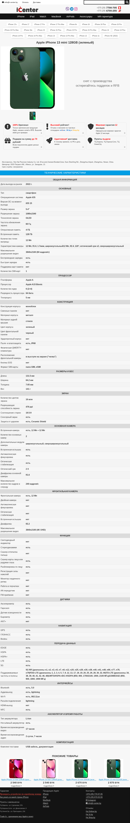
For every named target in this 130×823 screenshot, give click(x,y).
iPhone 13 (51, 36)
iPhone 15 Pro (72, 30)
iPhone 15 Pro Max (89, 30)
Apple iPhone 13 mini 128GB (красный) (17, 779)
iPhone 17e (12, 24)
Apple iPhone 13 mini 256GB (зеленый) (82, 779)
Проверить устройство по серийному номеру (20, 794)
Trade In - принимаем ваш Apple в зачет (16, 816)
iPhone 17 (25, 24)
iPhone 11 (95, 36)
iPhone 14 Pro (17, 36)
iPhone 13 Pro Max (67, 36)
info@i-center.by (11, 2)
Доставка (36, 2)
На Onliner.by (91, 811)
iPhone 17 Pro (39, 24)
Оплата (25, 2)
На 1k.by (89, 814)
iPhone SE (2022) (111, 36)
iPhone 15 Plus (55, 30)
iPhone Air (73, 24)
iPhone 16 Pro (116, 24)
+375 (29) (107, 7)
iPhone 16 (86, 24)
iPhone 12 (83, 36)
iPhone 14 (105, 30)
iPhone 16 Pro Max (12, 30)
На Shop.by (90, 817)
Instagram (91, 800)
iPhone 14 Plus (119, 30)
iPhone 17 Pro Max (57, 24)
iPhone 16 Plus (100, 24)
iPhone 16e (28, 30)
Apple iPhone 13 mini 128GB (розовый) (50, 779)
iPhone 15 (41, 30)
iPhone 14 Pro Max (35, 36)
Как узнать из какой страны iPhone (14, 797)
